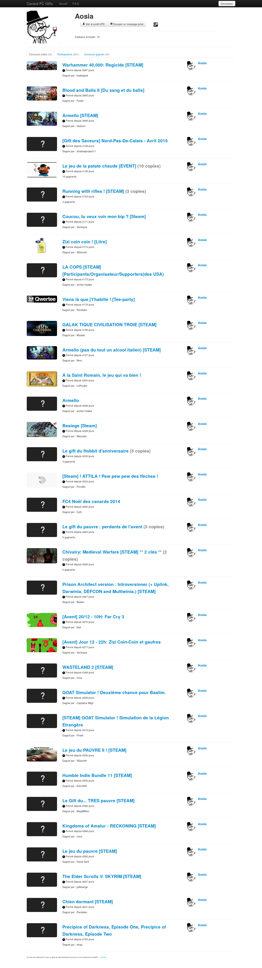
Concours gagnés (96, 54)
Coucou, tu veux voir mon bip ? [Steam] (104, 216)
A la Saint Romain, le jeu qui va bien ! (101, 375)
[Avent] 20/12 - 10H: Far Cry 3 (93, 616)
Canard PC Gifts (40, 3)
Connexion (227, 3)
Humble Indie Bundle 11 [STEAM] (97, 775)
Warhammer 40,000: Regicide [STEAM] (102, 65)
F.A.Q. (76, 3)
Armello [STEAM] (80, 115)
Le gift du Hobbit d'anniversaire (106, 451)
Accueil (63, 3)
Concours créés (40, 54)
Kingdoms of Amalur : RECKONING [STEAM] (109, 825)
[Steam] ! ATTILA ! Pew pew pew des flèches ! (110, 476)
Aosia (202, 63)
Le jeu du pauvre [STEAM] (89, 851)
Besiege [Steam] (79, 425)
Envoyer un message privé (128, 24)
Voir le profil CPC (95, 24)
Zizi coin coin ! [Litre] (84, 241)
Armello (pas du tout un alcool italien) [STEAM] (111, 350)
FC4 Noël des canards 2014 (91, 501)
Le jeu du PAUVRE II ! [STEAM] (94, 750)
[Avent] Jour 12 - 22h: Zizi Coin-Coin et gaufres (111, 642)
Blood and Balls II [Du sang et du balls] (103, 90)
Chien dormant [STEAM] (87, 901)
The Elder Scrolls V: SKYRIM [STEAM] (101, 876)
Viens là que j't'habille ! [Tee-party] (98, 299)
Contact (103, 957)
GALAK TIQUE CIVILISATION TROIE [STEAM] (109, 324)
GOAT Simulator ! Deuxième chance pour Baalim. (114, 692)
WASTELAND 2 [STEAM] (87, 667)
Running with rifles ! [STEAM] (104, 191)
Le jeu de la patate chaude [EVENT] (111, 166)
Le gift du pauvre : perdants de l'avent (113, 526)
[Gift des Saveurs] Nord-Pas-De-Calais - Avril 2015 (115, 140)
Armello (70, 400)
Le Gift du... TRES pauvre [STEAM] (98, 800)
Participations (68, 54)
